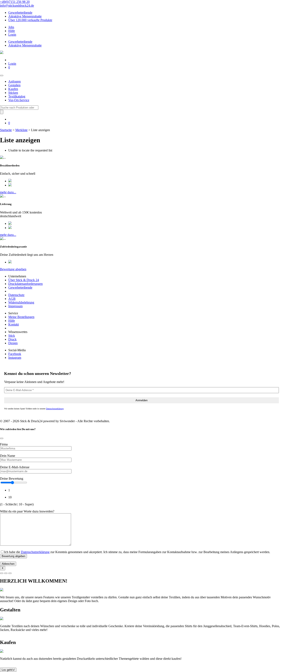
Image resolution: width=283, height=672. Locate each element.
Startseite (6, 130)
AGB (12, 298)
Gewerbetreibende (20, 12)
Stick (11, 335)
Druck (12, 339)
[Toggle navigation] (1, 75)
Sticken (13, 92)
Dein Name (7, 455)
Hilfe (11, 31)
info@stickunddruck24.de (17, 5)
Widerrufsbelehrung (21, 302)
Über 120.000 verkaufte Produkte (30, 20)
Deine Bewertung (11, 478)
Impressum (15, 306)
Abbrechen (8, 563)
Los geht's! (8, 669)
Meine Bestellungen (21, 317)
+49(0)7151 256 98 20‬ (15, 2)
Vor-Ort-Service (18, 100)
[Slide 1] (1, 573)
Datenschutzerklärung (55, 408)
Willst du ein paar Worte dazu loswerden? (27, 511)
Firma (4, 444)
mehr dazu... (8, 192)
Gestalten (14, 85)
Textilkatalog (16, 96)
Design (13, 343)
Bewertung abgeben (13, 269)
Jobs (11, 27)
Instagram (14, 357)
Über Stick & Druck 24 (23, 280)
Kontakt (13, 324)
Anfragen (14, 81)
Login (12, 34)
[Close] (1, 438)
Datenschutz (16, 295)
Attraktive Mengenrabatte (25, 16)
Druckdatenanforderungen (25, 283)
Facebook (14, 354)
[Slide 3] (10, 573)
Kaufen (13, 89)
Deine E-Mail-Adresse (14, 467)
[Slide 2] (5, 573)
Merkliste (21, 130)
